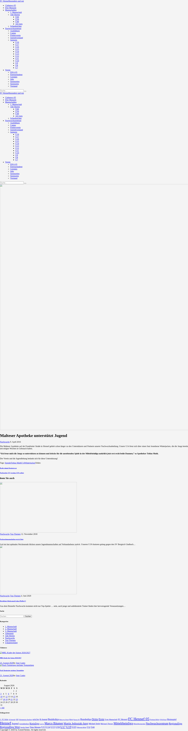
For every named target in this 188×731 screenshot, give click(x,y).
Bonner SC (76, 719)
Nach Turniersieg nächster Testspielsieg (12, 670)
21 (12, 699)
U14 (23, 463)
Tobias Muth (16, 463)
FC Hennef (123, 719)
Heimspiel (171, 719)
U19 (68, 727)
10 (1, 697)
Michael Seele (94, 724)
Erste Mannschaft (111, 719)
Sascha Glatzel (24, 727)
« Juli (2, 708)
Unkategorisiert (11, 643)
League (42, 724)
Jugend (15, 723)
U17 (63, 727)
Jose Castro (20, 663)
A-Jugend (12, 719)
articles (35, 719)
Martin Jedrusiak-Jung (76, 723)
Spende (8, 463)
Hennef (5, 723)
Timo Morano (35, 727)
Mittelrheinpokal (139, 724)
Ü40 (93, 727)
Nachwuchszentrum (157, 723)
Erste (101, 719)
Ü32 (88, 727)
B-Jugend (43, 719)
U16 (58, 727)
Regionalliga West (10, 727)
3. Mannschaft (11, 631)
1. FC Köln (4, 719)
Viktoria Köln (81, 727)
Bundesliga (85, 719)
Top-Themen (15, 534)
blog (71, 719)
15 (14, 697)
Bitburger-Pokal (64, 719)
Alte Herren (10, 636)
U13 (43, 727)
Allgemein (9, 633)
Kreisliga (34, 723)
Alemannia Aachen (25, 719)
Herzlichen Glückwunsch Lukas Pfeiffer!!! (13, 601)
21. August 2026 (6, 675)
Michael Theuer (107, 724)
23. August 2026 (6, 663)
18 (4, 699)
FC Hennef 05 (138, 719)
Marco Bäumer (54, 723)
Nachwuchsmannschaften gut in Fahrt (11, 539)
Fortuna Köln (154, 719)
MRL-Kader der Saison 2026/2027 (10, 658)
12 (6, 697)
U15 (53, 727)
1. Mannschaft (11, 626)
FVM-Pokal (163, 719)
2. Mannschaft (11, 629)
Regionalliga (175, 723)
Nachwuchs (5, 442)
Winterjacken (30, 463)
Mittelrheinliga (123, 723)
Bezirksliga (53, 719)
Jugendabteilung (24, 724)
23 (17, 699)
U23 (74, 727)
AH (17, 719)
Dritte (95, 719)
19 (6, 699)
